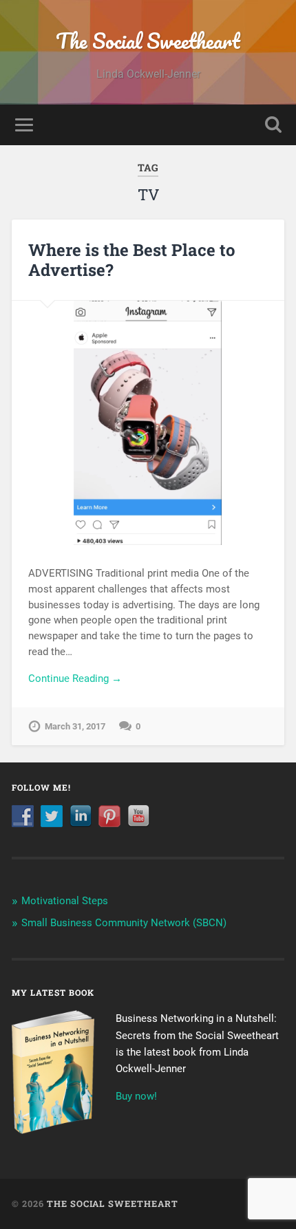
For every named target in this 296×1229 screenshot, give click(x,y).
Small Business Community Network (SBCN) (123, 923)
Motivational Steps (64, 901)
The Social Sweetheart (148, 41)
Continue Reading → (75, 678)
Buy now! (136, 1096)
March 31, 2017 (75, 726)
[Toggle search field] (273, 125)
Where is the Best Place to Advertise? (131, 260)
